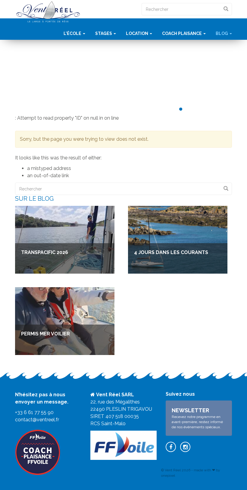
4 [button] (199, 109)
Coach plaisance (182, 33)
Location (137, 33)
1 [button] (172, 109)
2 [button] (181, 109)
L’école (73, 33)
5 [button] (208, 109)
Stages (104, 33)
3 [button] (190, 109)
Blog (222, 33)
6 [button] (217, 109)
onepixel (168, 475)
